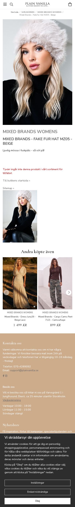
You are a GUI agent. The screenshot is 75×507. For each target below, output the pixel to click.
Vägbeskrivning (12, 400)
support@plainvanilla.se (24, 370)
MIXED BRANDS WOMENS (30, 132)
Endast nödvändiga (37, 492)
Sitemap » (8, 188)
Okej (37, 501)
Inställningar (37, 482)
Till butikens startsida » (16, 180)
